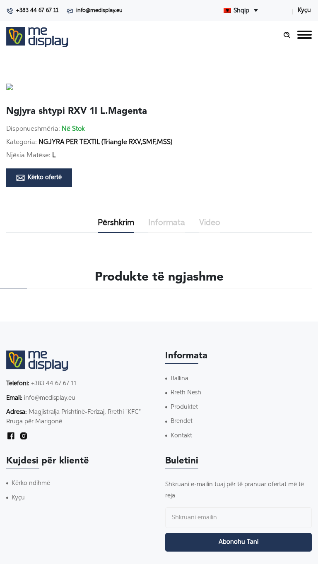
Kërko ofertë (45, 177)
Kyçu (304, 10)
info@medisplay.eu (99, 10)
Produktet (184, 407)
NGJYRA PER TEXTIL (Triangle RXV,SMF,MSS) (105, 142)
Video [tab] (209, 222)
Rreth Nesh (186, 392)
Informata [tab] (166, 222)
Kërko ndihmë (31, 483)
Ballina (179, 378)
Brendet (182, 421)
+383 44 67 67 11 (37, 10)
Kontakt (181, 435)
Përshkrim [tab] (116, 222)
